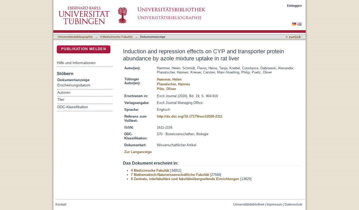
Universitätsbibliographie (75, 36)
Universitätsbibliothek (248, 204)
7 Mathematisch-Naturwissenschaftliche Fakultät (170, 175)
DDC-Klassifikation (72, 107)
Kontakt (60, 204)
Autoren (63, 92)
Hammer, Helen (169, 79)
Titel (60, 100)
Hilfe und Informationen (76, 63)
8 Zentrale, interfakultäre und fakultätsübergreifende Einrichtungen (185, 179)
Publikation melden (83, 49)
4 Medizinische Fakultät (116, 36)
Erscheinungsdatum (73, 85)
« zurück (293, 37)
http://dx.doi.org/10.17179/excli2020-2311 (189, 116)
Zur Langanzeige (138, 152)
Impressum (274, 204)
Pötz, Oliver (166, 89)
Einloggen (294, 5)
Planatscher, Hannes (173, 84)
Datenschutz (293, 204)
